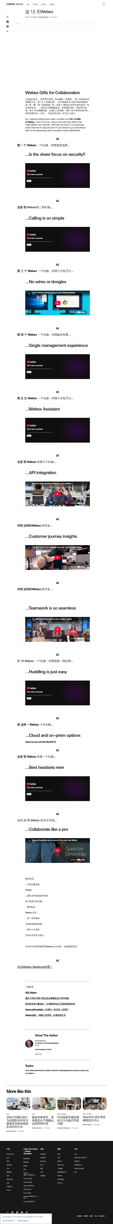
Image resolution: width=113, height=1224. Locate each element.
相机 (41, 1168)
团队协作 (84, 1070)
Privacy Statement (8, 1220)
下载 (58, 1157)
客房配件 (43, 1175)
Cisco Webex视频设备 (62, 1070)
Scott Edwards (44, 17)
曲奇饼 (25, 1166)
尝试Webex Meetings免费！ (35, 967)
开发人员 (60, 1183)
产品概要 (60, 1168)
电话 (41, 1165)
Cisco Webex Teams (48, 1070)
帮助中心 (60, 1161)
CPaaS (8, 1190)
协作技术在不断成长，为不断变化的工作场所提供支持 (50, 1003)
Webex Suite (10, 1154)
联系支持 (76, 1161)
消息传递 (9, 1165)
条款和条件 (26, 1158)
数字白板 (43, 1161)
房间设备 (43, 1154)
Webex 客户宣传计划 (80, 1157)
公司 (75, 1149)
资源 (58, 1149)
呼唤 (8, 1161)
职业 (75, 1172)
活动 (8, 1168)
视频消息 (9, 1172)
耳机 (41, 1172)
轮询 (8, 1175)
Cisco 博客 (73, 1070)
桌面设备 (43, 1157)
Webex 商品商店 (79, 1168)
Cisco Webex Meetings (33, 1070)
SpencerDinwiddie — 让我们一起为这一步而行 (46, 1009)
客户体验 (43, 4)
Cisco (76, 1154)
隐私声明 (26, 1162)
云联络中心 (10, 1186)
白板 (8, 1183)
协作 (28, 4)
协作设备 (35, 4)
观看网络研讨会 (61, 1172)
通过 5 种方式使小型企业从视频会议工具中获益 (47, 998)
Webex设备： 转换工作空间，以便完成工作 (45, 1015)
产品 (8, 1149)
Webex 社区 (60, 1165)
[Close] (49, 1216)
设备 (42, 1149)
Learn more (38, 1054)
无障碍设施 (60, 1179)
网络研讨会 (10, 1179)
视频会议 (31, 1073)
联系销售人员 (78, 1165)
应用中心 (60, 1175)
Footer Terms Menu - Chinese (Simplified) (30, 1151)
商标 (24, 1169)
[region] (26, 1218)
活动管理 (51, 4)
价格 (58, 1154)
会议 (78, 1070)
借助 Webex (31, 992)
